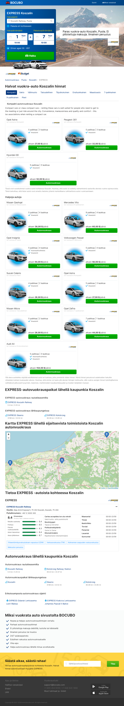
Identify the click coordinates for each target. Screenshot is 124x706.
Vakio (21, 92)
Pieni (24, 97)
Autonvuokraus (44, 147)
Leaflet (102, 488)
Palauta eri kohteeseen (21, 26)
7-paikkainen (110, 92)
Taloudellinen (47, 92)
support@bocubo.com (54, 685)
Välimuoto (32, 92)
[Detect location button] (51, 21)
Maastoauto (95, 92)
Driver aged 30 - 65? (20, 48)
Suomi (94, 3)
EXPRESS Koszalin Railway (19, 507)
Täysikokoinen (62, 92)
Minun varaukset (110, 3)
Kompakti (11, 92)
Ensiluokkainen (79, 92)
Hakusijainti (12, 17)
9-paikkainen (12, 97)
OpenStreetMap (113, 488)
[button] (107, 435)
